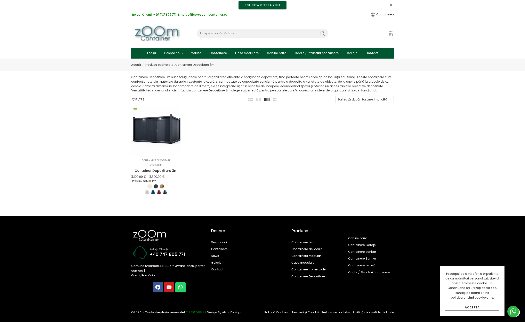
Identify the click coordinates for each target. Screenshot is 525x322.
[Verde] (164, 192)
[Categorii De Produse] (391, 33)
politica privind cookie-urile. (472, 297)
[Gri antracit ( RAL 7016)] (155, 186)
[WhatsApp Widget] (513, 311)
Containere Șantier (362, 258)
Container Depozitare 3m (156, 170)
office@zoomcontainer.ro (207, 15)
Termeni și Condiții (305, 312)
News (215, 256)
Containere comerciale (308, 269)
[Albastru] (153, 192)
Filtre (139, 99)
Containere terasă (361, 265)
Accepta (472, 307)
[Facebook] (158, 287)
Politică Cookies (277, 312)
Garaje (352, 53)
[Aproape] (391, 5)
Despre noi (172, 53)
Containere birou (303, 242)
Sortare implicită (374, 99)
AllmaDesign (231, 312)
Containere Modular (306, 256)
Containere (218, 53)
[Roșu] (158, 192)
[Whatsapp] (180, 287)
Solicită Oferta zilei (262, 5)
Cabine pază (276, 53)
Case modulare (247, 53)
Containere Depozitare (156, 160)
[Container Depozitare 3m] (155, 131)
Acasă (151, 53)
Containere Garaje (362, 245)
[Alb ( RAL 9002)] (149, 186)
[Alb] (147, 192)
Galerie (216, 263)
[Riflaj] (161, 186)
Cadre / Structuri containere (317, 53)
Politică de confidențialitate (373, 312)
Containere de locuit (306, 249)
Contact (372, 53)
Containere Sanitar (362, 252)
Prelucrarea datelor (336, 312)
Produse (195, 53)
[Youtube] (169, 287)
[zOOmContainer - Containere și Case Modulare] (155, 33)
